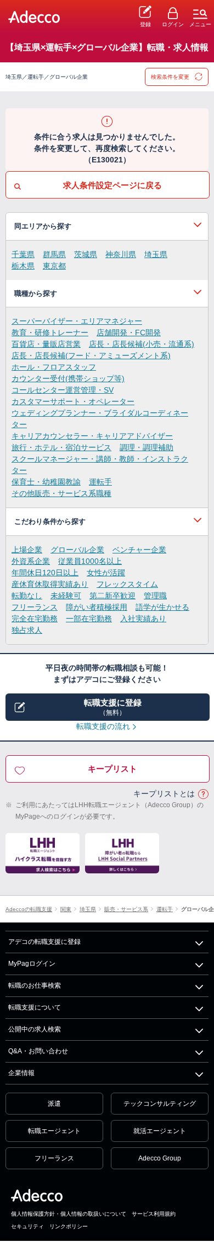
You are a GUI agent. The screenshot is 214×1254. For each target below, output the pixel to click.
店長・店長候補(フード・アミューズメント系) (91, 355)
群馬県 (54, 254)
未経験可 (65, 595)
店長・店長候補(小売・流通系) (141, 344)
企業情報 (21, 1073)
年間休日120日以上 (45, 572)
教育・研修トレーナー (50, 332)
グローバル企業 (77, 549)
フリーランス (35, 607)
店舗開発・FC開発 (129, 332)
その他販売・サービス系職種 (61, 493)
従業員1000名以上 (90, 561)
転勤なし (27, 595)
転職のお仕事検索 (34, 985)
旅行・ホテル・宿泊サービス (61, 447)
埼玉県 (155, 254)
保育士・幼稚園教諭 (46, 481)
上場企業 (27, 549)
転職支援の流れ (103, 726)
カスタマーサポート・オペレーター (73, 401)
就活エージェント (159, 1131)
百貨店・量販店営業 (46, 344)
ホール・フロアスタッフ (54, 367)
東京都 (54, 265)
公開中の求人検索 (34, 1029)
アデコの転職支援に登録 (44, 942)
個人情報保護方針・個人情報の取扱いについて (68, 1214)
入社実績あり (143, 618)
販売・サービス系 (126, 909)
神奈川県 (120, 254)
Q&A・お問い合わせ (38, 1051)
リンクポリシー (68, 1226)
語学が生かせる (162, 607)
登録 (145, 24)
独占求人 (27, 630)
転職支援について (34, 1007)
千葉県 (23, 254)
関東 (65, 909)
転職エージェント (54, 1131)
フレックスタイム (127, 584)
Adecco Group (159, 1158)
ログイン (173, 24)
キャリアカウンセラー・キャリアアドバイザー (92, 435)
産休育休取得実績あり (50, 584)
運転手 (100, 481)
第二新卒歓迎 (112, 595)
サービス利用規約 (154, 1214)
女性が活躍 (106, 572)
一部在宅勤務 (89, 618)
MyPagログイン (31, 963)
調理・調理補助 (146, 447)
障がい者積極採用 (96, 607)
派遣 (54, 1103)
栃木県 (23, 265)
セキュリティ (27, 1226)
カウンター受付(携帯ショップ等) (68, 378)
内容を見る (107, 226)
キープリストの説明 (203, 794)
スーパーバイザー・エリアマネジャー (77, 321)
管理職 (155, 595)
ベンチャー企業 (139, 549)
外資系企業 (31, 561)
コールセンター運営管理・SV (63, 390)
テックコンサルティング (159, 1103)
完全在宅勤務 (35, 618)
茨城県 (85, 254)
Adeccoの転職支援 (28, 909)
